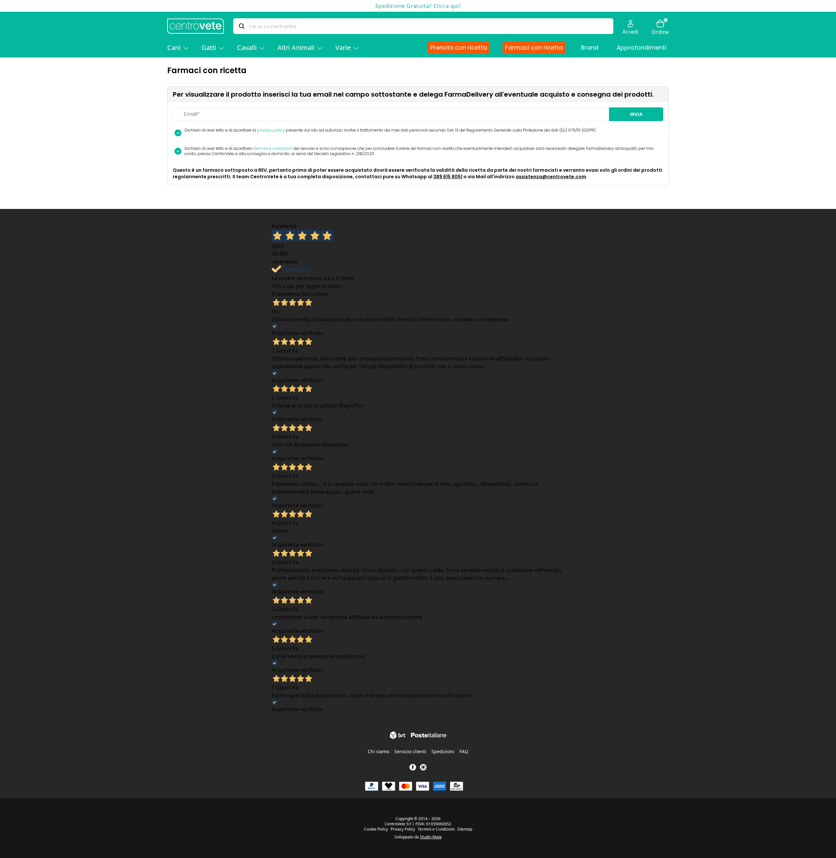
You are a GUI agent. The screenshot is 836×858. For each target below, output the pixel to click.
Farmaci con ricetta (534, 47)
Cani (174, 47)
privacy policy (271, 130)
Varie (343, 47)
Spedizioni (442, 751)
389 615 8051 (447, 176)
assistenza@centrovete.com (551, 176)
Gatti (208, 47)
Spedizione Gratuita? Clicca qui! (418, 5)
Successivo (314, 293)
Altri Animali (296, 47)
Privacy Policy (403, 829)
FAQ (463, 751)
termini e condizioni (273, 148)
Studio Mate (431, 837)
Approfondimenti (641, 47)
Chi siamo (378, 751)
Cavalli (247, 47)
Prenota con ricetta (458, 47)
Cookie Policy (376, 829)
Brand (589, 47)
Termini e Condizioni (436, 829)
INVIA (636, 114)
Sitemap (464, 829)
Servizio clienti (410, 751)
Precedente (286, 293)
